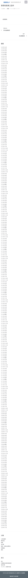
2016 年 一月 (4, 276)
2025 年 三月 (4, 77)
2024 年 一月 (4, 103)
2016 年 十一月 (4, 258)
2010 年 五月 (4, 399)
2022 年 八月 (4, 133)
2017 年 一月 (4, 254)
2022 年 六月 (4, 137)
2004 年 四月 (4, 522)
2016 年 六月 (4, 267)
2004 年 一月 (4, 527)
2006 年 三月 (4, 489)
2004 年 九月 (4, 513)
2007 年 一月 (4, 471)
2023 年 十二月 (4, 105)
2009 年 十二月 (4, 408)
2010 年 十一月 (4, 388)
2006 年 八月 (4, 480)
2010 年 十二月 (4, 386)
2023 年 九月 (4, 110)
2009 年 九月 (4, 413)
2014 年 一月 (4, 319)
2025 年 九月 (4, 67)
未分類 (2, 544)
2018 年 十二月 (4, 213)
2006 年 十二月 (4, 473)
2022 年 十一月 (4, 128)
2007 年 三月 (4, 468)
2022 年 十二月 (4, 126)
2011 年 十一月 (4, 366)
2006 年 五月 (4, 486)
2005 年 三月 (4, 504)
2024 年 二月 (4, 101)
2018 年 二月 (4, 231)
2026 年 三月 (4, 56)
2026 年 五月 (4, 52)
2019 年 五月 (4, 204)
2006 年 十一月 (4, 475)
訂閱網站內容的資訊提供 (6, 563)
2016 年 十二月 (4, 256)
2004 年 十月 (4, 511)
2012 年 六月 (4, 354)
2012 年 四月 (4, 357)
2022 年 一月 (4, 146)
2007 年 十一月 (4, 453)
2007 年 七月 (4, 460)
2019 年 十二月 (4, 191)
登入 (2, 561)
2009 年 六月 (4, 419)
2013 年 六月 (4, 332)
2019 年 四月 (4, 206)
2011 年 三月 (4, 381)
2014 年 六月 (4, 310)
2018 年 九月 (4, 218)
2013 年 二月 (4, 339)
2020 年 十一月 (4, 171)
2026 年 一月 (4, 59)
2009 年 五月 (4, 421)
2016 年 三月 (4, 272)
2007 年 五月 (4, 464)
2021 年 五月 (4, 161)
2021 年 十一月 (4, 150)
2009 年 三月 (4, 424)
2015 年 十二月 (4, 278)
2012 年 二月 (4, 361)
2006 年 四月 (4, 487)
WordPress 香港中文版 (6, 566)
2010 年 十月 (4, 390)
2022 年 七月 (4, 135)
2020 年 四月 (4, 184)
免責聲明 (23, 573)
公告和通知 (3, 539)
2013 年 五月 (4, 334)
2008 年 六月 (4, 440)
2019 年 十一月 (4, 193)
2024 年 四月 (4, 97)
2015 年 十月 (4, 282)
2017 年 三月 (4, 251)
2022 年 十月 (4, 130)
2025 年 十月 (4, 65)
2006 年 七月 (4, 482)
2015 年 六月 (4, 289)
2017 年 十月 (4, 238)
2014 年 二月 (4, 318)
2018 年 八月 (4, 220)
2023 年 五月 (4, 117)
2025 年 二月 (4, 79)
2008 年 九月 (4, 435)
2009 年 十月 (4, 412)
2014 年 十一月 (4, 301)
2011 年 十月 (4, 368)
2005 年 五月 (4, 500)
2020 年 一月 (4, 189)
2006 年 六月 (4, 484)
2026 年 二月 (4, 58)
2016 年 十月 (4, 260)
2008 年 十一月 (4, 431)
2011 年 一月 (4, 384)
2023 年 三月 (4, 121)
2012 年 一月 (4, 363)
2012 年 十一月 (4, 345)
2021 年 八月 (4, 155)
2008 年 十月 (4, 433)
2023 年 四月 (4, 119)
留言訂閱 (3, 565)
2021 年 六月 (4, 159)
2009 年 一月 (4, 428)
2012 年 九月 (4, 348)
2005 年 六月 (4, 498)
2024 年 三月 (4, 99)
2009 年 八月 (4, 415)
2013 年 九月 (4, 327)
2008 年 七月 (4, 439)
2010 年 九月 (4, 392)
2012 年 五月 (4, 356)
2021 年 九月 (4, 153)
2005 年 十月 (4, 495)
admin (3, 8)
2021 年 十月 (4, 152)
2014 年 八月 (4, 307)
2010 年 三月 (4, 403)
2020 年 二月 (4, 188)
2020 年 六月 (4, 180)
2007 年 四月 (4, 466)
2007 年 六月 (4, 462)
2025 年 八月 (4, 68)
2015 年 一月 (4, 298)
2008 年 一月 (4, 449)
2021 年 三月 (4, 164)
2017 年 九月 (4, 240)
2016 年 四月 (4, 271)
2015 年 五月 (4, 291)
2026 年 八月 (4, 47)
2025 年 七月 (4, 70)
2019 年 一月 (4, 211)
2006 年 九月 (4, 478)
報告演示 (3, 540)
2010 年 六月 (4, 397)
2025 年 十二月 (4, 61)
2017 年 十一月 (4, 236)
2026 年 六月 (4, 50)
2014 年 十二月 (4, 300)
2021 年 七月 (4, 157)
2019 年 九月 (4, 197)
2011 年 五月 (4, 377)
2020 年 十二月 (4, 170)
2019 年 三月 (4, 207)
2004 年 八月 (4, 514)
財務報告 (3, 548)
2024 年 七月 (4, 92)
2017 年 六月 (4, 245)
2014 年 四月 (4, 314)
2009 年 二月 (4, 426)
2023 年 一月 (4, 124)
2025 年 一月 (4, 81)
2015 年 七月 (4, 287)
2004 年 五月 (4, 520)
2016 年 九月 (4, 262)
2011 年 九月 (4, 370)
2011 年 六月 (4, 375)
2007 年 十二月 (4, 451)
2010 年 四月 (4, 401)
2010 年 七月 (4, 395)
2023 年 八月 (4, 112)
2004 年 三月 (4, 523)
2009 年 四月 (4, 422)
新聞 (2, 542)
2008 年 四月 (4, 444)
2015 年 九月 (4, 283)
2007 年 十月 (4, 455)
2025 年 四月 (4, 76)
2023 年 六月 (4, 115)
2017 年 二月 (4, 253)
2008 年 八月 (4, 437)
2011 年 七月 (4, 374)
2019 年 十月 (4, 195)
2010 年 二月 (4, 404)
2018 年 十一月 (4, 215)
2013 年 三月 (4, 338)
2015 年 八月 (4, 285)
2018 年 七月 (4, 222)
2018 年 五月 (4, 226)
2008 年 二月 (4, 448)
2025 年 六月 (4, 72)
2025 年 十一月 (4, 63)
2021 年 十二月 (4, 148)
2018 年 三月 (4, 229)
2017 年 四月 (4, 249)
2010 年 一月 (4, 406)
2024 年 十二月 (4, 83)
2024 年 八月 (4, 90)
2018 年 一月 (4, 233)
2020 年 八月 (4, 177)
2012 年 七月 (4, 352)
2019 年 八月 (4, 198)
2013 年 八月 (4, 329)
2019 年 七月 (4, 200)
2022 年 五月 (4, 139)
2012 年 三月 (4, 359)
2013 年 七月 (4, 330)
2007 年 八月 (4, 458)
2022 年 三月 (4, 142)
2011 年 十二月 (4, 365)
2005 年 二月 (4, 505)
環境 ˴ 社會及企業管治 (5, 546)
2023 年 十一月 (4, 106)
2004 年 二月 (4, 525)
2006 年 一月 (4, 491)
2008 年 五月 (4, 442)
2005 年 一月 (4, 507)
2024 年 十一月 (4, 85)
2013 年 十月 (4, 325)
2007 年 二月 (4, 469)
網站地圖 (16, 576)
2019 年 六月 (4, 202)
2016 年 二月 (4, 274)
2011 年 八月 (4, 372)
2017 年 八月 (4, 242)
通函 (8, 8)
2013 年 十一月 (4, 323)
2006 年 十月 (4, 477)
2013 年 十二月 (4, 321)
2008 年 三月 (4, 446)
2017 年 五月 (4, 247)
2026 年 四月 (4, 54)
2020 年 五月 (4, 182)
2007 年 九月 (4, 457)
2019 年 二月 (4, 209)
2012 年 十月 (4, 346)
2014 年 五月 (4, 312)
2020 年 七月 (4, 179)
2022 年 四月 (4, 141)
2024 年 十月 (4, 87)
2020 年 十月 (4, 173)
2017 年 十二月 (4, 235)
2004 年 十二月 (4, 509)
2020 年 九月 (4, 175)
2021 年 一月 (4, 168)
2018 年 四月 (4, 227)
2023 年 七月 (4, 114)
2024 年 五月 (4, 96)
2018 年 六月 (4, 224)
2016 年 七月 (4, 265)
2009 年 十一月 (4, 410)
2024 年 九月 (4, 88)
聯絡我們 (12, 576)
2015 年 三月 (4, 294)
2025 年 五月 (4, 74)
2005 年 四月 (4, 502)
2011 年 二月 (4, 383)
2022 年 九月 (4, 132)
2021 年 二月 (4, 166)
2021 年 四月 (4, 162)
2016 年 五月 (4, 269)
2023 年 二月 (4, 123)
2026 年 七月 (4, 49)
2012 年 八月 (4, 350)
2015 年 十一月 (4, 280)
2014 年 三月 (4, 316)
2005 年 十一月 (4, 493)
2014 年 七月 (4, 309)
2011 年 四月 (4, 379)
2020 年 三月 (4, 186)
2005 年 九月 (4, 496)
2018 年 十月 (4, 217)
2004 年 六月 (4, 518)
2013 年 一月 (4, 341)
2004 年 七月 (4, 516)
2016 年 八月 (4, 263)
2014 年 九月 (4, 305)
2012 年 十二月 (4, 343)
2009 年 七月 (4, 417)
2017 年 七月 (4, 244)
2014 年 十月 (4, 303)
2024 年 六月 (4, 94)
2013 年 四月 (4, 336)
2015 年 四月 (4, 292)
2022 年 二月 (4, 144)
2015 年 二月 (4, 296)
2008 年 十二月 (4, 430)
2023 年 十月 (4, 108)
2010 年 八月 (4, 394)
